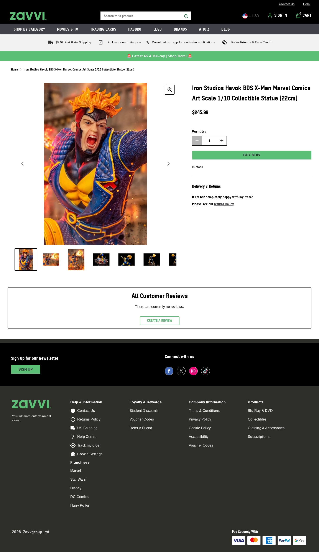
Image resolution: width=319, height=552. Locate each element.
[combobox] (145, 16)
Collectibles (257, 419)
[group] (95, 164)
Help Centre (86, 437)
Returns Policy (88, 419)
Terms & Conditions (204, 410)
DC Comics (79, 497)
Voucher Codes (142, 419)
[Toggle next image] (168, 163)
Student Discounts (144, 410)
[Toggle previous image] (22, 163)
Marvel (75, 471)
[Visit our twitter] (181, 371)
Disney (75, 488)
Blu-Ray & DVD (260, 410)
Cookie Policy (200, 428)
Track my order (89, 445)
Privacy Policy (200, 419)
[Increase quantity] (222, 140)
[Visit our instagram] (193, 371)
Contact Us (86, 410)
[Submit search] (186, 16)
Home (14, 69)
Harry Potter (79, 505)
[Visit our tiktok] (205, 371)
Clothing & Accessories (266, 428)
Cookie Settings (89, 454)
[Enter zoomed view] (170, 90)
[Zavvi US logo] (28, 16)
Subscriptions (259, 437)
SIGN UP (25, 369)
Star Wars (78, 479)
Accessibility (199, 437)
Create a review (159, 320)
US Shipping (87, 428)
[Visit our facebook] (169, 371)
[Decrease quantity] (197, 140)
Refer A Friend (141, 428)
